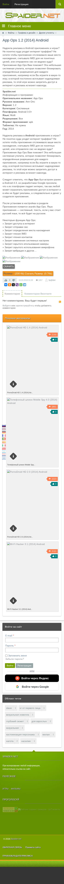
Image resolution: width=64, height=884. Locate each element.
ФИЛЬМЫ (15, 789)
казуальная (12, 728)
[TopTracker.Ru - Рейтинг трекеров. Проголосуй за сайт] (10, 809)
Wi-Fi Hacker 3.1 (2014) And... (19, 609)
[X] (13, 284)
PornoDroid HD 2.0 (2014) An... (20, 537)
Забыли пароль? (14, 659)
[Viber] (17, 284)
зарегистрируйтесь (25, 305)
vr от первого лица (30, 708)
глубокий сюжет (15, 721)
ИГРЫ (6, 789)
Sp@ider (52, 280)
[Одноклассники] (9, 284)
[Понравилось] (5, 280)
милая (46, 734)
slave (9, 708)
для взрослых (39, 721)
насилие (26, 741)
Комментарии (12, 293)
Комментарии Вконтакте (38, 293)
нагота (9, 741)
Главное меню (18, 26)
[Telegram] (24, 284)
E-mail (8, 635)
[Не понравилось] (13, 280)
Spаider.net (16, 839)
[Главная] (3, 33)
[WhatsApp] (20, 284)
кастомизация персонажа (20, 734)
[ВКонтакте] (5, 284)
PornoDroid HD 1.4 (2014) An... (20, 393)
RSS (60, 301)
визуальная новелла (17, 714)
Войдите (7, 305)
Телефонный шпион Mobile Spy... (21, 465)
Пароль (9, 645)
